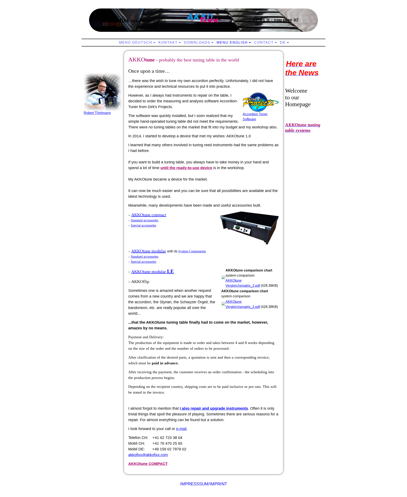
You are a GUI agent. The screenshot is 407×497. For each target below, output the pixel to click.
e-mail (181, 429)
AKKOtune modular (148, 251)
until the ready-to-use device (186, 168)
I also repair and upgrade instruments (214, 408)
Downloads (197, 42)
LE (170, 271)
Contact (264, 42)
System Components (192, 251)
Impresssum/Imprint (203, 484)
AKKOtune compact (148, 214)
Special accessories (143, 225)
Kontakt (168, 42)
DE (283, 42)
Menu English (232, 42)
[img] (202, 18)
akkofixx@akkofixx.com (148, 455)
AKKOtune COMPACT (148, 464)
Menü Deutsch (135, 42)
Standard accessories (144, 220)
